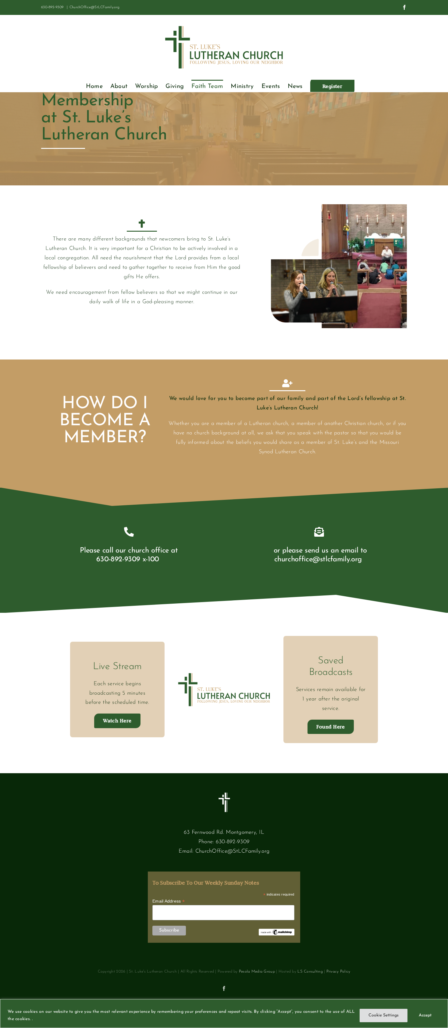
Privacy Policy (338, 972)
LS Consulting (310, 972)
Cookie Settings (383, 1015)
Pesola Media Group (257, 972)
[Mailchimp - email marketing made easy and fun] (276, 931)
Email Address (168, 901)
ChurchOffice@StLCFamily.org (94, 7)
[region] (224, 1013)
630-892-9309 (233, 842)
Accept (425, 1015)
